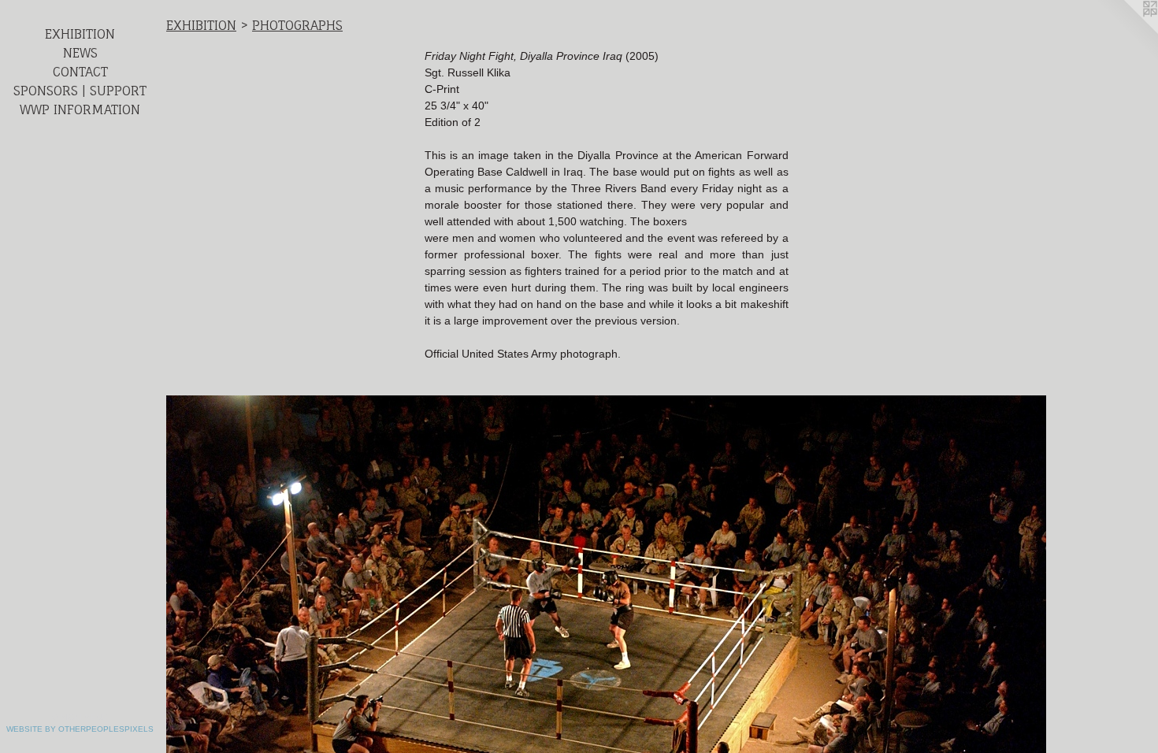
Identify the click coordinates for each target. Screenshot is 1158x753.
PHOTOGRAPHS (297, 25)
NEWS (80, 53)
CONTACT (80, 72)
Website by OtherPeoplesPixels (80, 729)
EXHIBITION (80, 34)
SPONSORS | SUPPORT (80, 90)
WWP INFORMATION (80, 109)
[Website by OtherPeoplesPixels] (1126, 31)
